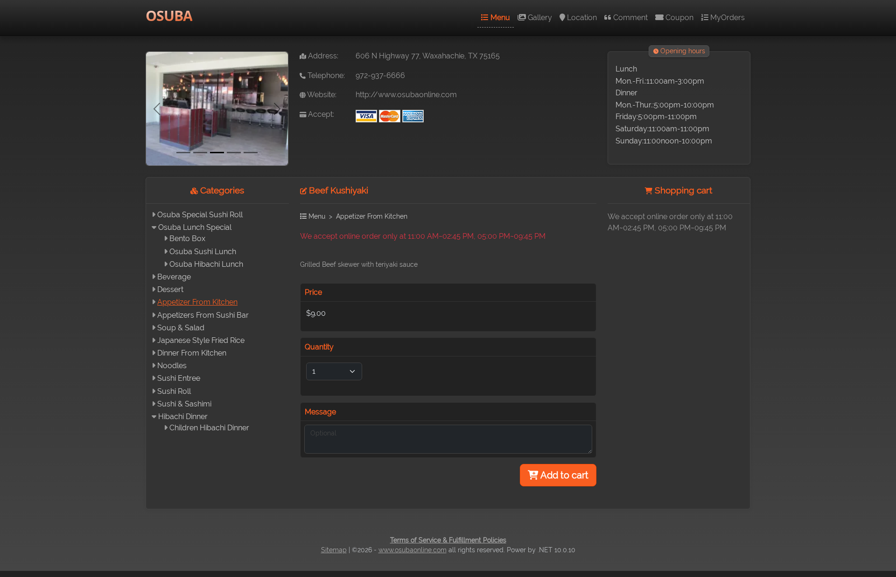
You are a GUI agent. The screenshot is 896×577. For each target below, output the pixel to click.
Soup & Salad (180, 327)
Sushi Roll (174, 391)
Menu (499, 17)
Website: (321, 94)
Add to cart (563, 475)
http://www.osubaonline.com (406, 94)
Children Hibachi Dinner (209, 427)
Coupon (678, 17)
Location (581, 17)
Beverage (174, 276)
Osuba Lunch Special (194, 227)
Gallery (539, 17)
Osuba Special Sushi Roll (200, 214)
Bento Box (187, 238)
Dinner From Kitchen (191, 353)
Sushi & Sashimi (184, 403)
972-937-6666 (380, 75)
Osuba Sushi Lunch (202, 251)
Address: (322, 55)
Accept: (320, 114)
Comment (629, 17)
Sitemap (334, 550)
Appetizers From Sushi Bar (203, 315)
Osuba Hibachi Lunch (206, 264)
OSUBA (169, 15)
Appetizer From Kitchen (197, 302)
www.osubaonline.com (412, 550)
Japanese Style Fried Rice (201, 340)
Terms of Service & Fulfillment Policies (448, 540)
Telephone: (325, 75)
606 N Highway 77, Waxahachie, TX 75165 (428, 55)
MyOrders (726, 17)
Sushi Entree (178, 378)
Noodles (172, 365)
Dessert (170, 289)
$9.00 (316, 313)
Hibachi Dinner (183, 416)
